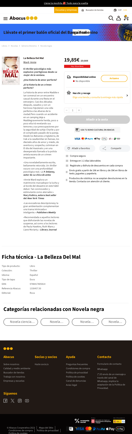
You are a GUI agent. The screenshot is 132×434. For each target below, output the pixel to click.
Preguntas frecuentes (77, 364)
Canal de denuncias (76, 381)
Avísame (114, 78)
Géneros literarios (29, 45)
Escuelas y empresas (66, 10)
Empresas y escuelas (13, 381)
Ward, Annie (29, 62)
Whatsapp (102, 369)
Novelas (14, 45)
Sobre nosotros (11, 364)
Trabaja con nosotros (14, 377)
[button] (118, 19)
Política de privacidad (77, 372)
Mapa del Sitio (46, 428)
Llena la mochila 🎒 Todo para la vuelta (66, 3)
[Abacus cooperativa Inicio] (24, 20)
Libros (5, 45)
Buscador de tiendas (13, 372)
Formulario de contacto (109, 364)
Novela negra (46, 45)
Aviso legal (71, 385)
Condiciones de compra (78, 368)
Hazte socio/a (41, 364)
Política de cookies (75, 377)
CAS (125, 10)
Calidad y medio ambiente (16, 368)
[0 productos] (126, 20)
